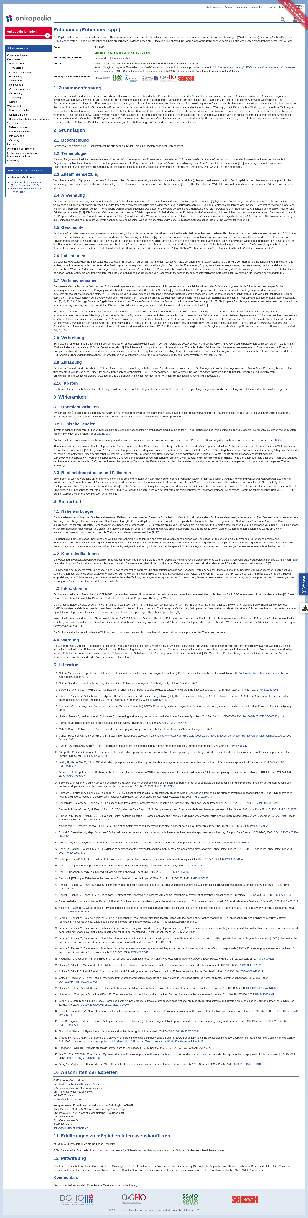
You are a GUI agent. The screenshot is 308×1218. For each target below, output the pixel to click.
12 (68, 301)
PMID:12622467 (178, 722)
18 (121, 347)
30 (86, 450)
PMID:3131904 (67, 888)
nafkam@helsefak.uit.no (67, 1099)
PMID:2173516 (139, 952)
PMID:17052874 (251, 964)
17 (286, 343)
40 (259, 517)
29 (279, 440)
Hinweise (271, 7)
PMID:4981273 (193, 865)
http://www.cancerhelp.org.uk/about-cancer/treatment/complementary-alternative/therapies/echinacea (218, 735)
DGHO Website (213, 7)
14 (210, 301)
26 (107, 433)
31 (121, 486)
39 (64, 330)
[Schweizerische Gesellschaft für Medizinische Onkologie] (211, 1199)
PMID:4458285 (199, 878)
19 (55, 354)
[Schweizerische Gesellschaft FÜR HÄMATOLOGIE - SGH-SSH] (272, 1199)
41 (132, 521)
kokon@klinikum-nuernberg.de (70, 1127)
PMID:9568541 (241, 745)
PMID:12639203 (189, 1031)
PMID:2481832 (283, 894)
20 (215, 354)
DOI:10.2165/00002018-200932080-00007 (104, 1004)
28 (275, 440)
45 (200, 653)
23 (62, 416)
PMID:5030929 (265, 958)
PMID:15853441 (264, 994)
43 (282, 524)
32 (278, 489)
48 (79, 625)
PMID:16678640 (234, 859)
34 (287, 489)
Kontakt (229, 7)
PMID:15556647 (75, 776)
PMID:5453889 (180, 871)
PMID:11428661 (268, 689)
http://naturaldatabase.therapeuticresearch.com (261, 673)
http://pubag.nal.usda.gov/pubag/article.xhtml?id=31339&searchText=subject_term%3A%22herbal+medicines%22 (137, 1041)
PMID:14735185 (239, 842)
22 (58, 416)
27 (271, 440)
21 (219, 354)
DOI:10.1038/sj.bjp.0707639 (262, 987)
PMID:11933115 (79, 911)
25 (102, 433)
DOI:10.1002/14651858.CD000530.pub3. (260, 716)
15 (214, 301)
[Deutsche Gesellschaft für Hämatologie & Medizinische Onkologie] (88, 1199)
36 (182, 322)
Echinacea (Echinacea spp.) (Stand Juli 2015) (26, 190)
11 (64, 301)
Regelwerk (100, 58)
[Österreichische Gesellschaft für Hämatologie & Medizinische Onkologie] (150, 1199)
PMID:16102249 (157, 699)
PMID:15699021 (259, 825)
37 (55, 330)
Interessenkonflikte (120, 58)
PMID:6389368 (98, 755)
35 (202, 318)
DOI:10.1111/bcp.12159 (247, 1064)
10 (106, 293)
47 (157, 326)
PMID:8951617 (289, 901)
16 (205, 305)
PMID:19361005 (99, 819)
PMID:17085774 (68, 1024)
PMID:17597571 (75, 852)
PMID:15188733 (288, 809)
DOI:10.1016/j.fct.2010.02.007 (259, 802)
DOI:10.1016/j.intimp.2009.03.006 (78, 981)
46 (178, 612)
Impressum (241, 7)
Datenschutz (257, 7)
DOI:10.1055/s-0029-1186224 (247, 971)
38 (59, 330)
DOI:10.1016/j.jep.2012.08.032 (83, 1058)
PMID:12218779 (164, 786)
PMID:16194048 (202, 796)
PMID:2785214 (67, 766)
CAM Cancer (61, 40)
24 (98, 433)
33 (282, 489)
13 (72, 301)
